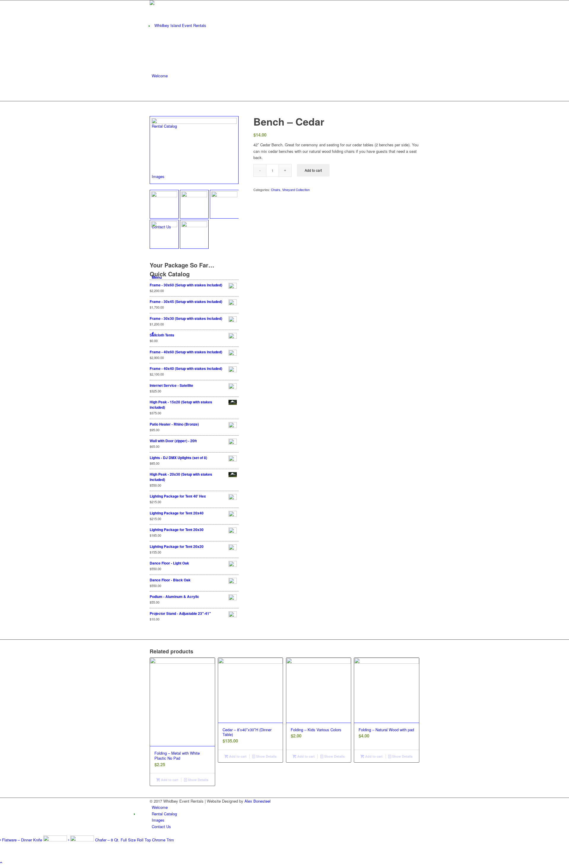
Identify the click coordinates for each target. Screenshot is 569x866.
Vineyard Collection (296, 189)
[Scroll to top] (1, 862)
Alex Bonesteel (257, 801)
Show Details (197, 779)
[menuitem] (160, 75)
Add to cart (313, 170)
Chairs (275, 189)
